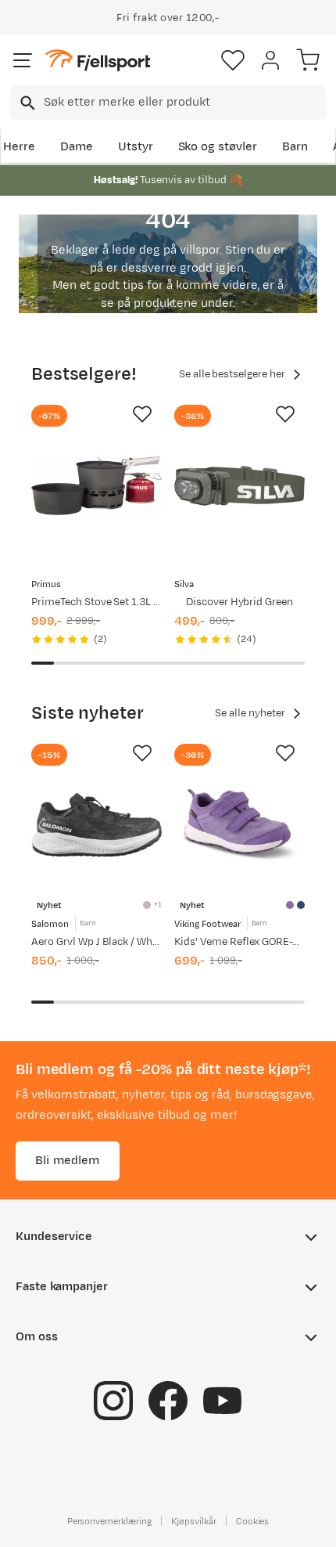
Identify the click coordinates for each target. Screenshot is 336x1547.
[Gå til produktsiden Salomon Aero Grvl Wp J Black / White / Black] (96, 824)
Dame (76, 147)
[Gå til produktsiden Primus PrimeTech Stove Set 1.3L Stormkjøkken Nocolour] (96, 485)
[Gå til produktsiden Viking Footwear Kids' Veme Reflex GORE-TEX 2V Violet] (239, 824)
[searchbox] (184, 102)
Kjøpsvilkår (193, 1521)
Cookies (253, 1521)
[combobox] (168, 102)
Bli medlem (67, 1160)
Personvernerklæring (109, 1521)
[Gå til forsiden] (97, 60)
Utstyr (135, 147)
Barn (295, 147)
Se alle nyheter (250, 713)
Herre (19, 147)
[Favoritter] (232, 60)
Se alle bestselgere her (232, 374)
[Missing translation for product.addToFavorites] (142, 414)
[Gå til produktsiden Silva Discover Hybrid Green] (239, 485)
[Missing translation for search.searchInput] (26, 103)
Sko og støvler (218, 147)
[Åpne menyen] (22, 60)
